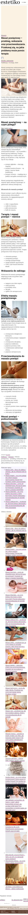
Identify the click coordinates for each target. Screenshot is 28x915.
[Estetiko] (10, 2)
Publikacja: (9, 63)
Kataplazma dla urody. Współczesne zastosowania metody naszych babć (14, 829)
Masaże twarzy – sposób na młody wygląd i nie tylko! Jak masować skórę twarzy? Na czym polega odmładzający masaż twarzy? (14, 737)
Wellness (4, 457)
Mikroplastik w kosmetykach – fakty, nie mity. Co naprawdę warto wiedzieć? (15, 857)
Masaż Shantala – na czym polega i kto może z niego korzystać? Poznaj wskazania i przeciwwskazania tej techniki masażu (15, 495)
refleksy (2, 900)
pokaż (11, 128)
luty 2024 (8, 454)
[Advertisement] (14, 20)
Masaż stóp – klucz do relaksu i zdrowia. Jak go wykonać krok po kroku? (15, 471)
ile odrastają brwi (17, 900)
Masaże (3, 35)
